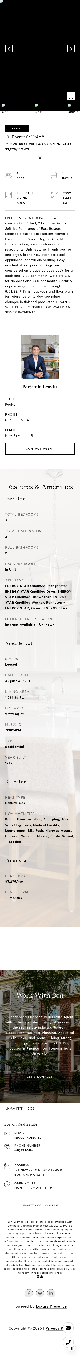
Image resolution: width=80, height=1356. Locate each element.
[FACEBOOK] (29, 1293)
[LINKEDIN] (51, 1293)
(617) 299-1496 (23, 1150)
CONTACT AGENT (40, 448)
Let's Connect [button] (40, 1077)
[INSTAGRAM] (40, 1293)
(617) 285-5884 (17, 420)
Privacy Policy (59, 1328)
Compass (26, 1225)
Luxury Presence (51, 1306)
